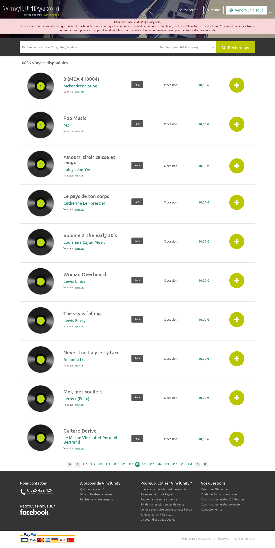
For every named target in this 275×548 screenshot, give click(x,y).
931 (182, 464)
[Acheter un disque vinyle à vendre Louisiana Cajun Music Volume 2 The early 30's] (40, 243)
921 (108, 464)
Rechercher (239, 47)
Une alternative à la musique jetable (163, 489)
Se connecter (188, 10)
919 (93, 464)
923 (123, 464)
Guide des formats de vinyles (219, 494)
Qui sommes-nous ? (92, 489)
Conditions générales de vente (220, 504)
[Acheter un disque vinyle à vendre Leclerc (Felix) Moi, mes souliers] (40, 399)
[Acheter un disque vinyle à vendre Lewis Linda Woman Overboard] (40, 282)
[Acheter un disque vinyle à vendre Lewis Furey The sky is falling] (40, 321)
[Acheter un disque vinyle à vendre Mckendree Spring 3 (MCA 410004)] (40, 86)
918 (85, 464)
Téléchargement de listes (157, 514)
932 (190, 464)
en (270, 12)
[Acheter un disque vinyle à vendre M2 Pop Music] (40, 125)
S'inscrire (213, 10)
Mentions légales (244, 538)
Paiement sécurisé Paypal (157, 494)
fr (271, 7)
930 (175, 464)
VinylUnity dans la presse (96, 494)
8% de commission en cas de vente (162, 504)
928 (159, 464)
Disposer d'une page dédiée (158, 519)
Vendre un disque (249, 10)
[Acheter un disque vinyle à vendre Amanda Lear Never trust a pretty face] (40, 360)
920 (100, 464)
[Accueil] (32, 12)
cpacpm (79, 91)
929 (167, 464)
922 (116, 464)
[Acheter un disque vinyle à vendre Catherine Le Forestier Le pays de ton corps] (40, 204)
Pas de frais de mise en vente (159, 499)
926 (144, 464)
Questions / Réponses (214, 489)
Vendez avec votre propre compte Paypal (166, 509)
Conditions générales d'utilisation (222, 499)
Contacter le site (211, 509)
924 (131, 464)
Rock (137, 84)
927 (152, 464)
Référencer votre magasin (96, 499)
